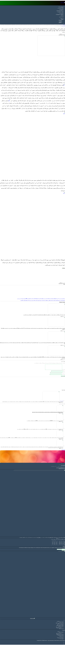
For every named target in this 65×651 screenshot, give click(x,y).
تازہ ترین (60, 8)
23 (52, 543)
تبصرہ (63, 369)
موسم (62, 15)
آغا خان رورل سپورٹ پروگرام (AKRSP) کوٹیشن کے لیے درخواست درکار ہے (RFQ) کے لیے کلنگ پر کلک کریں (45, 420)
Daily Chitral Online (51, 640)
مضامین (61, 9)
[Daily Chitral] (63, 2)
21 (56, 543)
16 (52, 542)
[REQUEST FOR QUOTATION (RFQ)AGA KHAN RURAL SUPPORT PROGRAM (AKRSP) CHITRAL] (60, 411)
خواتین (61, 13)
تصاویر (57, 537)
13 (59, 542)
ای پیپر (61, 16)
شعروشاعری (60, 11)
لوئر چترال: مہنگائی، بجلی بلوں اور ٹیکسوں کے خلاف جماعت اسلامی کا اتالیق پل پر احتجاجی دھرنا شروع (44, 314)
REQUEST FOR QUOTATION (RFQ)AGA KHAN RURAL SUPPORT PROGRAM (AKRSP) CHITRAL (47, 412)
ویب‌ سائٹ (63, 374)
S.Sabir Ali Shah (62, 640)
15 (54, 542)
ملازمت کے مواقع (34, 537)
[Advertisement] (38, 63)
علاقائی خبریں (42, 537)
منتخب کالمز (59, 10)
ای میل (63, 372)
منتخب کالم (30, 537)
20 (59, 543)
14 (56, 542)
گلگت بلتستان (59, 14)
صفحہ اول (60, 6)
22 (54, 543)
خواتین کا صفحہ (52, 537)
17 (64, 543)
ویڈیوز (26, 537)
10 (64, 542)
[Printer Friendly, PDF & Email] (63, 268)
